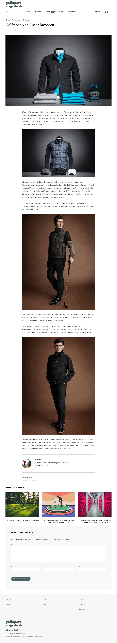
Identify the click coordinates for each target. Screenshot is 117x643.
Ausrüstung (71, 11)
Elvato (36, 636)
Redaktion (8, 30)
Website (79, 567)
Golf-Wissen (97, 11)
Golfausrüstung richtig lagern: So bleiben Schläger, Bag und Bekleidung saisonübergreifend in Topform (95, 521)
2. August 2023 (16, 30)
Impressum (82, 604)
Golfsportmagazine (15, 636)
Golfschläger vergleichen (27, 636)
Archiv (44, 604)
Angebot (8, 604)
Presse (7, 610)
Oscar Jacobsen (46, 118)
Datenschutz (82, 610)
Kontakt (81, 599)
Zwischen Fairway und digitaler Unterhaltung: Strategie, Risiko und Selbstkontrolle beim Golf (58, 521)
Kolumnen (38, 11)
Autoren (44, 599)
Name (13, 567)
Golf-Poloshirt (26, 481)
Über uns (8, 599)
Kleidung (25, 20)
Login (44, 610)
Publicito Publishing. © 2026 (18, 633)
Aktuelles (28, 11)
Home (7, 20)
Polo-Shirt (35, 481)
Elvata (40, 636)
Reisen (50, 11)
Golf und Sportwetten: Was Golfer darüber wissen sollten (22, 520)
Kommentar (14, 545)
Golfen (61, 11)
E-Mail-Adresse (48, 567)
